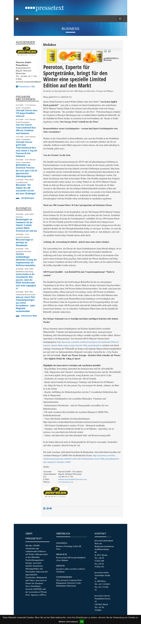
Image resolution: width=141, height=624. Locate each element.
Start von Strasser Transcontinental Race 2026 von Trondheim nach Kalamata (26, 129)
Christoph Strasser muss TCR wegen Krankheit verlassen (26, 113)
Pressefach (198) (26, 86)
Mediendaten (61, 585)
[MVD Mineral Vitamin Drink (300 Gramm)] (109, 50)
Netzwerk (71, 583)
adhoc (67, 569)
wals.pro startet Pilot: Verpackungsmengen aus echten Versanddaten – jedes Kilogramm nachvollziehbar (26, 304)
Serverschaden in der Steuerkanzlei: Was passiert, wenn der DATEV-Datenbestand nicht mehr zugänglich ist (26, 281)
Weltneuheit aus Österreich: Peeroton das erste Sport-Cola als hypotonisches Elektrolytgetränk (26, 171)
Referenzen (71, 585)
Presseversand (61, 557)
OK (81, 621)
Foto (58, 560)
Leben (75, 546)
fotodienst (60, 571)
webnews (81, 569)
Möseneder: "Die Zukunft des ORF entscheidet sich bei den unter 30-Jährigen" (26, 189)
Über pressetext (62, 580)
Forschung (68, 546)
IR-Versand (72, 557)
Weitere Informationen (68, 621)
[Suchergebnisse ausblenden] (50, 508)
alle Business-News (29, 315)
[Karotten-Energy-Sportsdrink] (69, 56)
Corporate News (75, 580)
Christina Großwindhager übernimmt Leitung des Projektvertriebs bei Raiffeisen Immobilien (26, 260)
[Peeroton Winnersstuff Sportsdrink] (51, 56)
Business (59, 546)
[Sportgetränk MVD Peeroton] (106, 50)
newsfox (73, 569)
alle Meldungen (27, 198)
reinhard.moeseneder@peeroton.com (72, 479)
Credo (78, 583)
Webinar (65, 560)
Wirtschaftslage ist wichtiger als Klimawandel (24, 242)
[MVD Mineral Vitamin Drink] (93, 56)
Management (61, 583)
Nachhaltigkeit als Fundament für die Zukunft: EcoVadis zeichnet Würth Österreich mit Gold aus (26, 225)
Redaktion (82, 557)
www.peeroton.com (65, 481)
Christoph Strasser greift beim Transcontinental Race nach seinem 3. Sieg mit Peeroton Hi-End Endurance (26, 149)
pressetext (60, 569)
